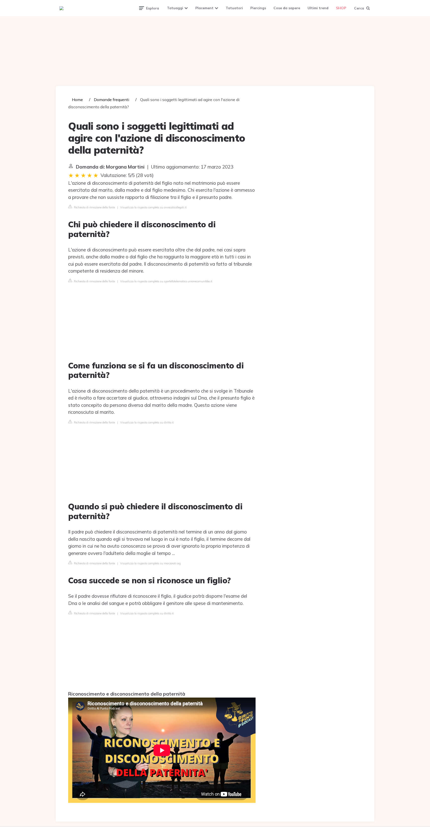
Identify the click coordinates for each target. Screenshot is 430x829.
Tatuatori (234, 8)
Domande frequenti (111, 99)
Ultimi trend (318, 8)
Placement (204, 8)
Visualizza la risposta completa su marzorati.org (150, 563)
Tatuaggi (175, 8)
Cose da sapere (286, 8)
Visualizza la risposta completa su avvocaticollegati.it (153, 207)
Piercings (258, 8)
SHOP (341, 8)
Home (77, 99)
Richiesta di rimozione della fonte (94, 207)
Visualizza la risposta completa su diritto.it (147, 422)
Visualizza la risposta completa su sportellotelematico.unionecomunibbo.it (166, 281)
